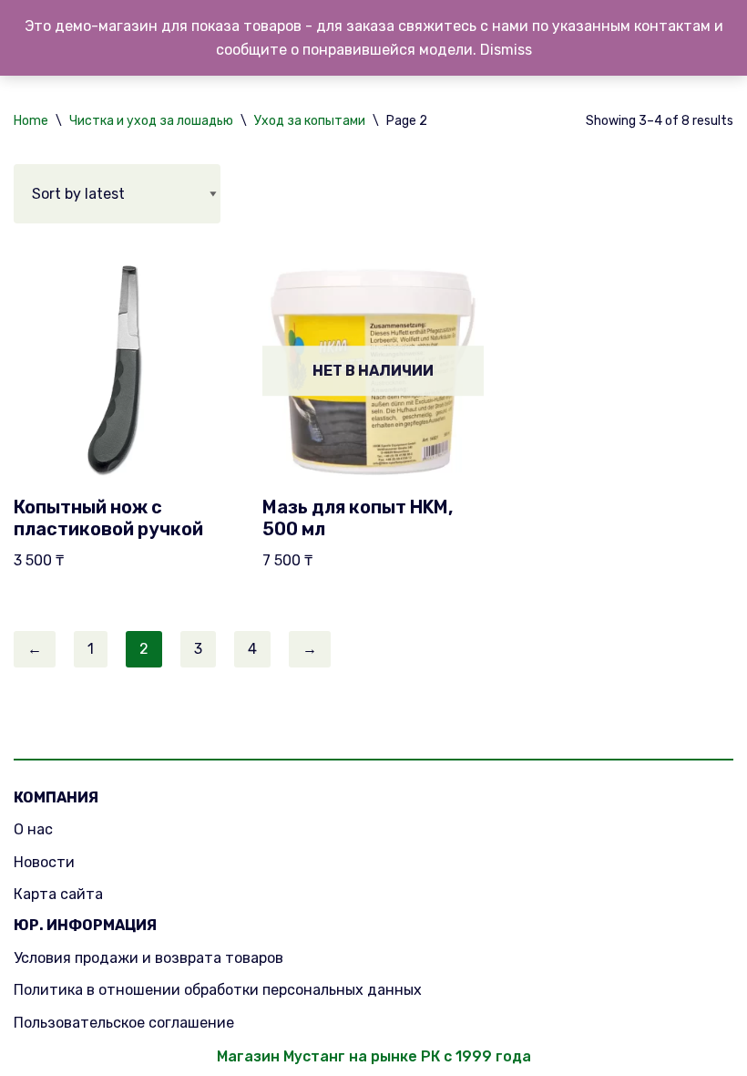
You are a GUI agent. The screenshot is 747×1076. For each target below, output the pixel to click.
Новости (44, 862)
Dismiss (506, 49)
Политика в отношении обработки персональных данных (218, 989)
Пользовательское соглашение (124, 1022)
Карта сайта (58, 894)
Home (31, 121)
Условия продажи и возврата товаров (148, 958)
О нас (33, 829)
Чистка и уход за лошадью (151, 121)
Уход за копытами (309, 121)
